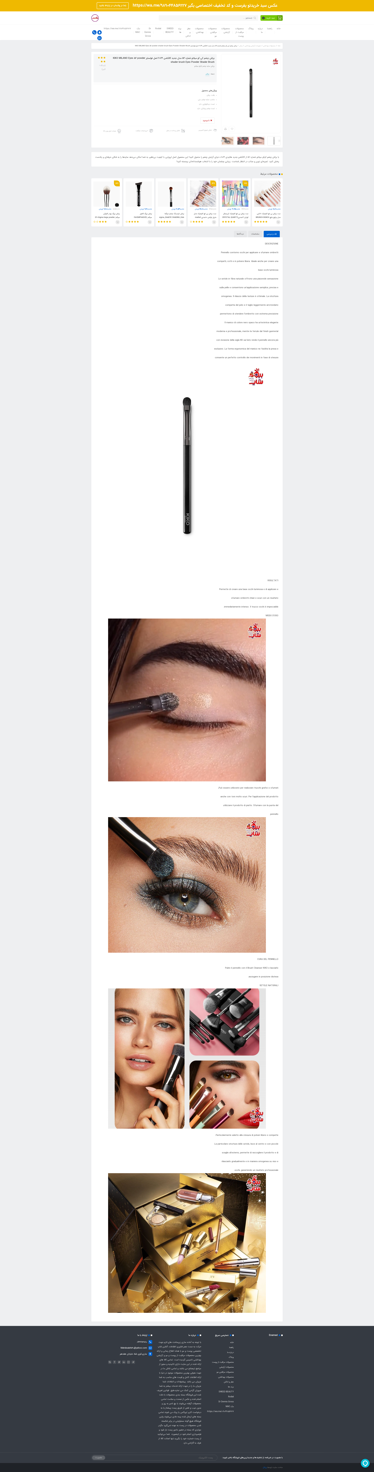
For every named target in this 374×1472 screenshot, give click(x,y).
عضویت (98, 1457)
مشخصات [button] (255, 234)
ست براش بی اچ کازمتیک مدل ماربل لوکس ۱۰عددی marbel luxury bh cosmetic (237, 217)
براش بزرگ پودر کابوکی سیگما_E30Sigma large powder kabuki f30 (139, 217)
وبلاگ (250, 28)
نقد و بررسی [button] (272, 234)
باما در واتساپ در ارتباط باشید (112, 5)
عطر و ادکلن (188, 32)
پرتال (265, 1467)
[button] (271, 18)
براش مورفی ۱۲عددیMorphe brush (109, 215)
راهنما (269, 28)
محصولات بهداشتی (199, 30)
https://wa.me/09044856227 (117, 28)
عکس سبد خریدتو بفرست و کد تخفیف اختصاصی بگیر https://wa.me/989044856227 (204, 5)
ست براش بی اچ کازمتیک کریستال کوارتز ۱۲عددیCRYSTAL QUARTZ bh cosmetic (267, 217)
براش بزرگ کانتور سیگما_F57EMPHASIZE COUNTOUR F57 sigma (174, 217)
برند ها (179, 30)
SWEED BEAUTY (170, 30)
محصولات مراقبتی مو (212, 32)
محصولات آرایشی (225, 30)
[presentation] (279, 140)
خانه (278, 28)
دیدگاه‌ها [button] (240, 234)
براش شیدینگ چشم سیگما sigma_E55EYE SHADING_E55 (203, 215)
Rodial (158, 28)
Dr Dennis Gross (147, 32)
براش (207, 74)
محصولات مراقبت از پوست (239, 32)
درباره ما (260, 30)
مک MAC (137, 30)
